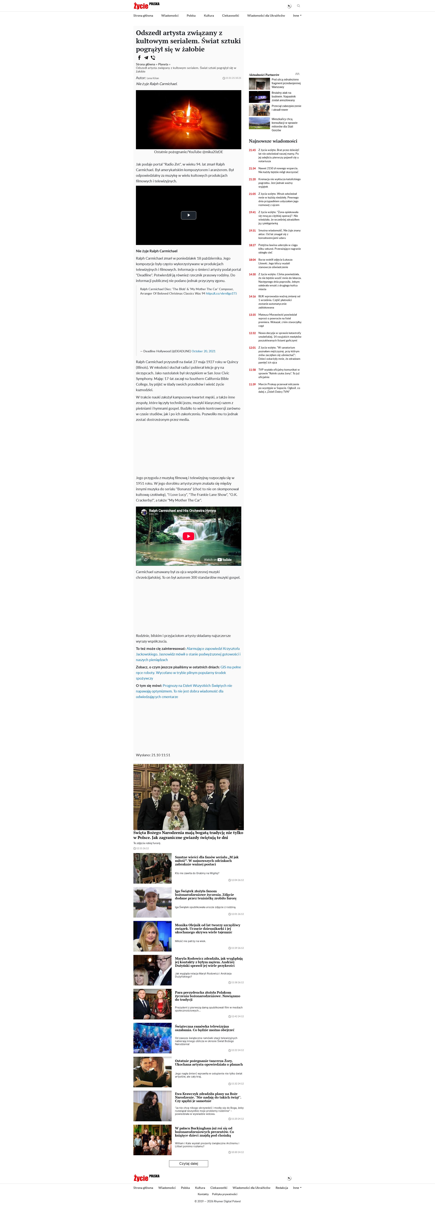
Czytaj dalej (188, 1164)
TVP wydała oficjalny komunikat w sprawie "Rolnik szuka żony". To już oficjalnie (279, 373)
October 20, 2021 (203, 351)
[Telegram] (146, 57)
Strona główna (143, 15)
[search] (298, 6)
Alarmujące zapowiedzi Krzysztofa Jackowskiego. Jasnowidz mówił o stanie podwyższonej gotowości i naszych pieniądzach (188, 654)
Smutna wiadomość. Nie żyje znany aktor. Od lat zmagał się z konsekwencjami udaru (279, 234)
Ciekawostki (230, 15)
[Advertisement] (189, 321)
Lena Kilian (153, 78)
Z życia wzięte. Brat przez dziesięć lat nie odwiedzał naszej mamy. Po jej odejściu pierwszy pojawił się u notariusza (278, 156)
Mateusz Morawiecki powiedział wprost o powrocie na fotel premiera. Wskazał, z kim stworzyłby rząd (279, 320)
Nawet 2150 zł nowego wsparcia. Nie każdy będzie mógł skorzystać (278, 170)
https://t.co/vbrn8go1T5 (221, 293)
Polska (191, 15)
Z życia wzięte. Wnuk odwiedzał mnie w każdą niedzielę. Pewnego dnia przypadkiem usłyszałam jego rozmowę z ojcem (278, 199)
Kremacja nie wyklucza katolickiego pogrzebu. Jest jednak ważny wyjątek (279, 183)
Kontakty (203, 1194)
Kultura (209, 15)
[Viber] (153, 57)
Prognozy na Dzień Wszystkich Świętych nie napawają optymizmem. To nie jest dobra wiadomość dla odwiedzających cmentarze (184, 691)
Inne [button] (296, 15)
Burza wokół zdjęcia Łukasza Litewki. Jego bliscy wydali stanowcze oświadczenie (275, 263)
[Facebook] (139, 57)
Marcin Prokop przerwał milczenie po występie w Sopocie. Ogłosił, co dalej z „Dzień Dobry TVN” (279, 388)
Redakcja (282, 1188)
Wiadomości (170, 15)
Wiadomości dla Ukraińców (266, 15)
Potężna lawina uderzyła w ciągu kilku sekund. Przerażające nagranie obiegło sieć (279, 249)
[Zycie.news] (146, 5)
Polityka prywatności (224, 1194)
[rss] (289, 6)
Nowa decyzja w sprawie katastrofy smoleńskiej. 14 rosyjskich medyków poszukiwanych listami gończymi (279, 337)
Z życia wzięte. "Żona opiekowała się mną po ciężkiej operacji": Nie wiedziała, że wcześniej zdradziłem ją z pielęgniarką (278, 218)
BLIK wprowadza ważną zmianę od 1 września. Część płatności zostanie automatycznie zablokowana (279, 302)
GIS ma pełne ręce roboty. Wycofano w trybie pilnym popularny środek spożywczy (188, 672)
